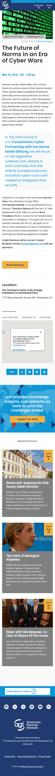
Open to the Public (13, 36)
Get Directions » (19, 349)
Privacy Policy (45, 756)
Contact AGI (9, 756)
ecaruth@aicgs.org (33, 243)
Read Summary (15, 265)
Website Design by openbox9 (32, 767)
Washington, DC (36, 36)
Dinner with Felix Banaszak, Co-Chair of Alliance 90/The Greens (27, 634)
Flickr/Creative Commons (44, 41)
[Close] (40, 332)
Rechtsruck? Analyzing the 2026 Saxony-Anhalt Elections (27, 485)
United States (45, 317)
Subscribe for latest (18, 691)
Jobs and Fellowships (26, 756)
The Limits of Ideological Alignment (22, 557)
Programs (38, 5)
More (49, 5)
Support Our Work (27, 419)
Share (12, 372)
